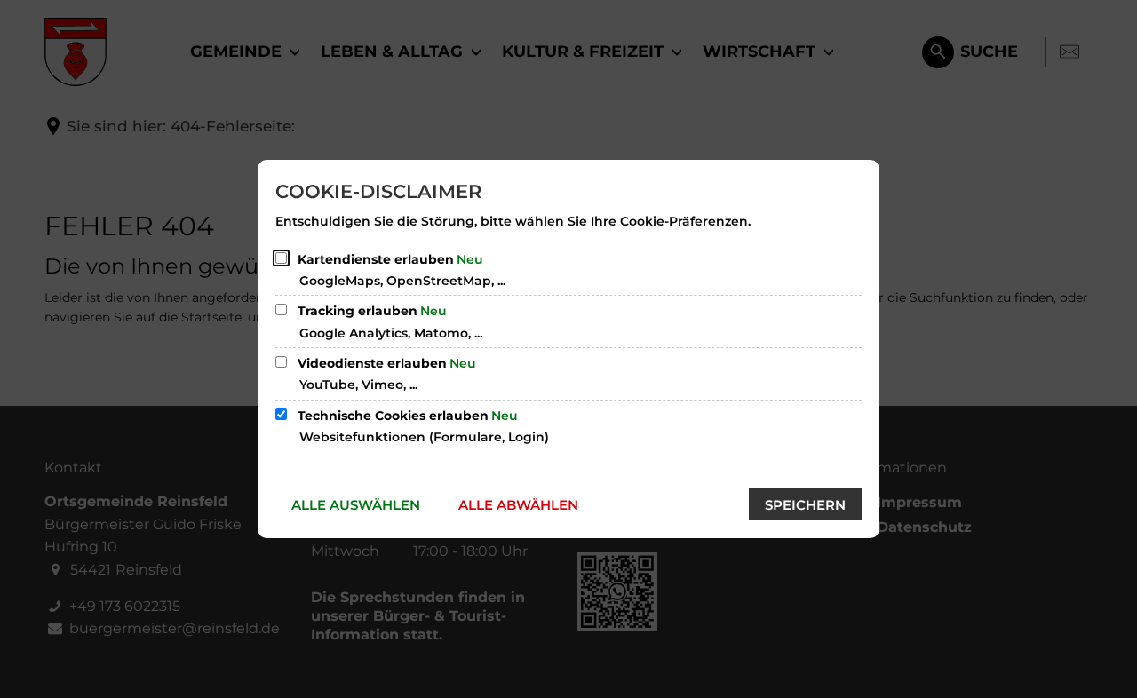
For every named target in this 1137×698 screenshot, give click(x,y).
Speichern (805, 504)
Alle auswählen (355, 504)
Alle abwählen (518, 504)
